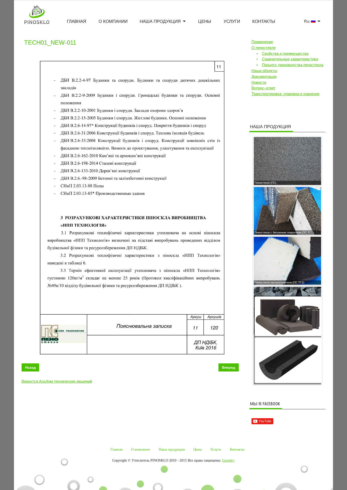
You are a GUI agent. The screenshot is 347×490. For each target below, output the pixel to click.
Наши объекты (264, 71)
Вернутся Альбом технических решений (57, 381)
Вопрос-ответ (263, 88)
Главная (76, 21)
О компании (113, 21)
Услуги (232, 21)
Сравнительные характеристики (290, 59)
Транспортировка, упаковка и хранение (285, 94)
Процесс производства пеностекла (292, 65)
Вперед (228, 367)
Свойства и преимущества (285, 53)
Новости (258, 82)
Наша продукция (160, 21)
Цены (204, 21)
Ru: (307, 21)
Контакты (263, 21)
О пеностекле (263, 47)
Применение (262, 42)
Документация (264, 76)
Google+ (228, 460)
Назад (30, 367)
